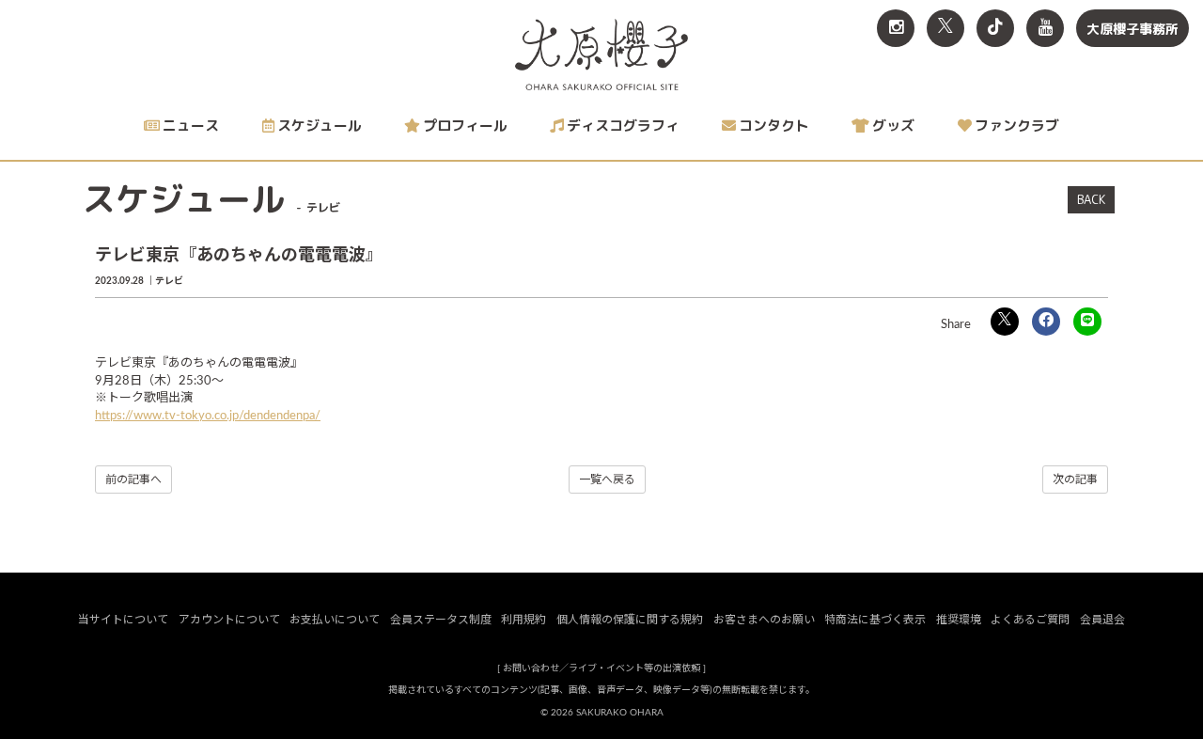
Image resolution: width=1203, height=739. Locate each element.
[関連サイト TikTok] (995, 28)
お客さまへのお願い (764, 619)
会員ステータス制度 (441, 619)
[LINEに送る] (1087, 321)
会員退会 (1102, 619)
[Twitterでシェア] (1005, 321)
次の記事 (1075, 479)
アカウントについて (229, 619)
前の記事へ (133, 479)
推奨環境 (958, 619)
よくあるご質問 (1030, 619)
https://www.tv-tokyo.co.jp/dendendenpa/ (207, 416)
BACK (1091, 199)
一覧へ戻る (607, 479)
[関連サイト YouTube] (1045, 28)
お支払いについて (334, 619)
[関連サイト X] (945, 28)
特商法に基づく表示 (875, 619)
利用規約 (523, 619)
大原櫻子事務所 (1132, 29)
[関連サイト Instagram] (895, 28)
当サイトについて (123, 619)
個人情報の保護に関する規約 (629, 619)
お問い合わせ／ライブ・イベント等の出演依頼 (601, 668)
